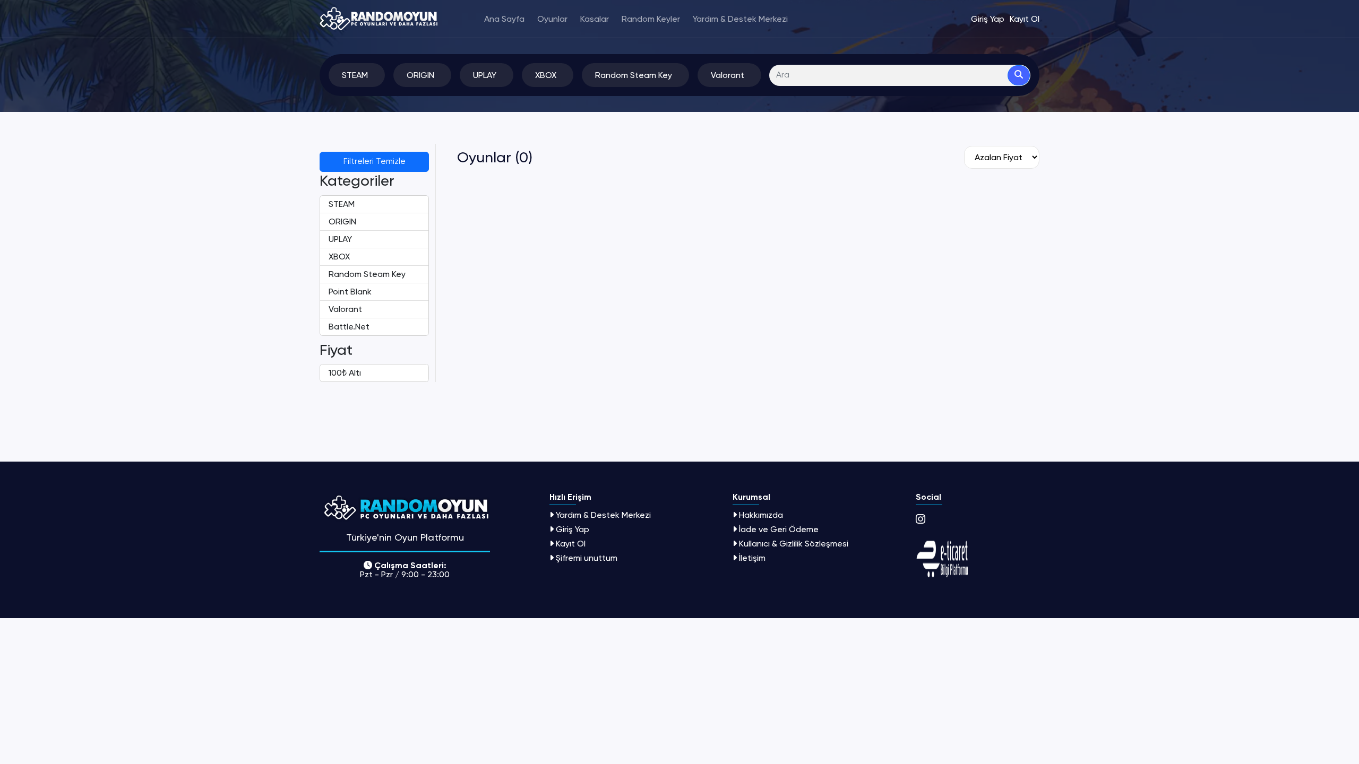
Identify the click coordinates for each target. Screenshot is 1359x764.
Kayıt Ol (571, 544)
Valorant (345, 309)
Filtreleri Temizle (374, 162)
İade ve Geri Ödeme (779, 529)
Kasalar (594, 19)
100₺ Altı (345, 373)
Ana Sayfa (504, 19)
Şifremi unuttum (586, 558)
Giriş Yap (572, 529)
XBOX (339, 256)
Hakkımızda (761, 515)
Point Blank (350, 291)
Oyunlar (552, 19)
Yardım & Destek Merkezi (740, 19)
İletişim (752, 558)
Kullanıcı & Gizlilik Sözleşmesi (793, 544)
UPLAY (340, 239)
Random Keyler (651, 19)
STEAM (342, 204)
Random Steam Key (367, 274)
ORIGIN (342, 221)
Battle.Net (349, 327)
